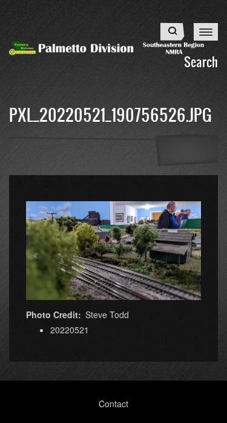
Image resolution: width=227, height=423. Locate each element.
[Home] (113, 47)
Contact (113, 404)
